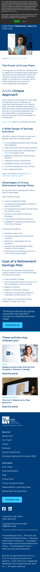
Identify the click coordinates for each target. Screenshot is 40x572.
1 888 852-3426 (9, 526)
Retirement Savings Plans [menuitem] (18, 58)
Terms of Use (30, 535)
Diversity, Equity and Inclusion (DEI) (19, 456)
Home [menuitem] (4, 58)
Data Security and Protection (16, 549)
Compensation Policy (20, 546)
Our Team (7, 440)
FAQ (4, 475)
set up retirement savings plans (16, 175)
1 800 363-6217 (9, 519)
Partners (6, 448)
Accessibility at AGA (11, 535)
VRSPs (8, 153)
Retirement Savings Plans (14, 491)
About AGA (7, 436)
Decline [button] (24, 21)
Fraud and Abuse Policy (15, 538)
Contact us (12, 325)
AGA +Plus (7, 467)
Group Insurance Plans (13, 483)
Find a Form (8, 479)
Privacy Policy (13, 11)
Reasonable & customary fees (16, 487)
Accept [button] (17, 21)
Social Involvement (11, 452)
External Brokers (10, 471)
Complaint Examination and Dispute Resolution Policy (20, 543)
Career (5, 444)
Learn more (7, 122)
